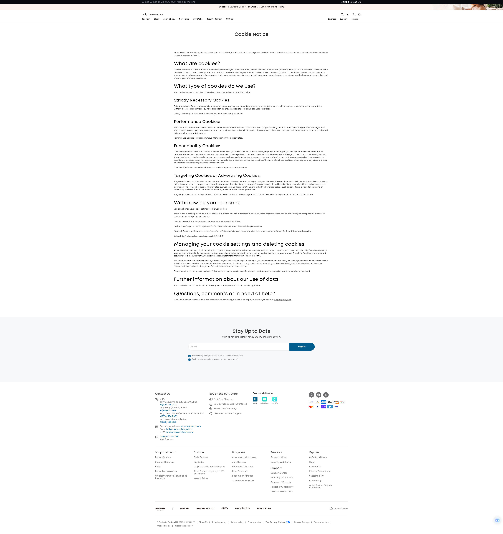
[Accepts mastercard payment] (311, 407)
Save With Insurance (243, 481)
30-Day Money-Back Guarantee (230, 404)
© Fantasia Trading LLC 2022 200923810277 (176, 522)
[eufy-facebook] (318, 395)
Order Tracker (201, 457)
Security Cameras (164, 462)
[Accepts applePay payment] (330, 402)
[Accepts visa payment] (336, 407)
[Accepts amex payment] (324, 402)
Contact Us (315, 467)
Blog (311, 462)
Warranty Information (282, 478)
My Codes (199, 462)
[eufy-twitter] (326, 395)
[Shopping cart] (348, 14)
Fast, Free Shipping (223, 399)
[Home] (152, 14)
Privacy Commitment (320, 471)
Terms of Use (223, 355)
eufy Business (239, 462)
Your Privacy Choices (276, 522)
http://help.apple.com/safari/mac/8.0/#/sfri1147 (201, 236)
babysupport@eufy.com (179, 429)
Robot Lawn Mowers (166, 471)
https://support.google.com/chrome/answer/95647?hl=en (215, 221)
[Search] (342, 14)
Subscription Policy (184, 526)
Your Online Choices (194, 266)
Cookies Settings (301, 522)
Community (315, 481)
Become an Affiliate (242, 476)
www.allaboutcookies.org (213, 256)
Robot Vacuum (163, 457)
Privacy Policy (237, 355)
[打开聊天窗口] (497, 520)
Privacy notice (254, 522)
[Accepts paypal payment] (317, 407)
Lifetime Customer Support (228, 414)
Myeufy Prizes (201, 478)
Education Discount (242, 467)
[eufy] (167, 2)
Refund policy (237, 522)
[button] (255, 400)
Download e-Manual (282, 492)
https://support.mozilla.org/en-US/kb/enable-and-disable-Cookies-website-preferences (221, 226)
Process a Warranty (281, 482)
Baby (158, 467)
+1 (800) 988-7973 (168, 405)
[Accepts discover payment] (336, 402)
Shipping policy (219, 522)
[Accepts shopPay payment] (324, 407)
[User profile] (354, 14)
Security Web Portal (281, 462)
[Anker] (145, 2)
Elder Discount (239, 471)
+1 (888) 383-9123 (168, 422)
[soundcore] (189, 2)
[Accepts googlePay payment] (342, 402)
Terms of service (321, 522)
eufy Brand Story (318, 457)
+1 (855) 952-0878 (168, 411)
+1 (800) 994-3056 (168, 416)
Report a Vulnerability (282, 487)
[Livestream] (359, 14)
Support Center (279, 473)
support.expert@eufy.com (179, 432)
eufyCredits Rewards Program (209, 467)
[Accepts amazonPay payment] (317, 402)
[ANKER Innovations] (351, 2)
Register (302, 347)
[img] (311, 402)
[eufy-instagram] (311, 395)
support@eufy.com (282, 300)
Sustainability (316, 476)
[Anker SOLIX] (157, 2)
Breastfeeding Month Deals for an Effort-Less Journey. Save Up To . (251, 7)
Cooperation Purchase (244, 457)
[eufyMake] (177, 2)
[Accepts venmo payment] (330, 407)
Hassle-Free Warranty (225, 409)
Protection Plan (279, 457)
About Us (203, 522)
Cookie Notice (163, 526)
